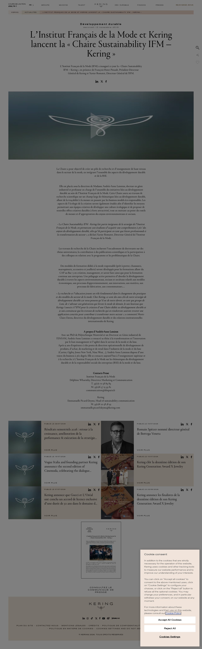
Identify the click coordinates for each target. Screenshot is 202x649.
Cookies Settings (169, 637)
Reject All (170, 628)
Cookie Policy (173, 613)
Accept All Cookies (170, 620)
